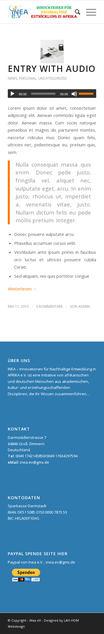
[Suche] (74, 11)
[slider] (87, 93)
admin (84, 306)
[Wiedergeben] (12, 94)
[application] (52, 93)
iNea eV (35, 620)
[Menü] (88, 11)
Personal (27, 78)
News (12, 78)
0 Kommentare (49, 306)
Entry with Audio (52, 68)
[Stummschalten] (74, 94)
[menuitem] (74, 11)
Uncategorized (52, 78)
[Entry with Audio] (52, 51)
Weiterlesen (20, 289)
